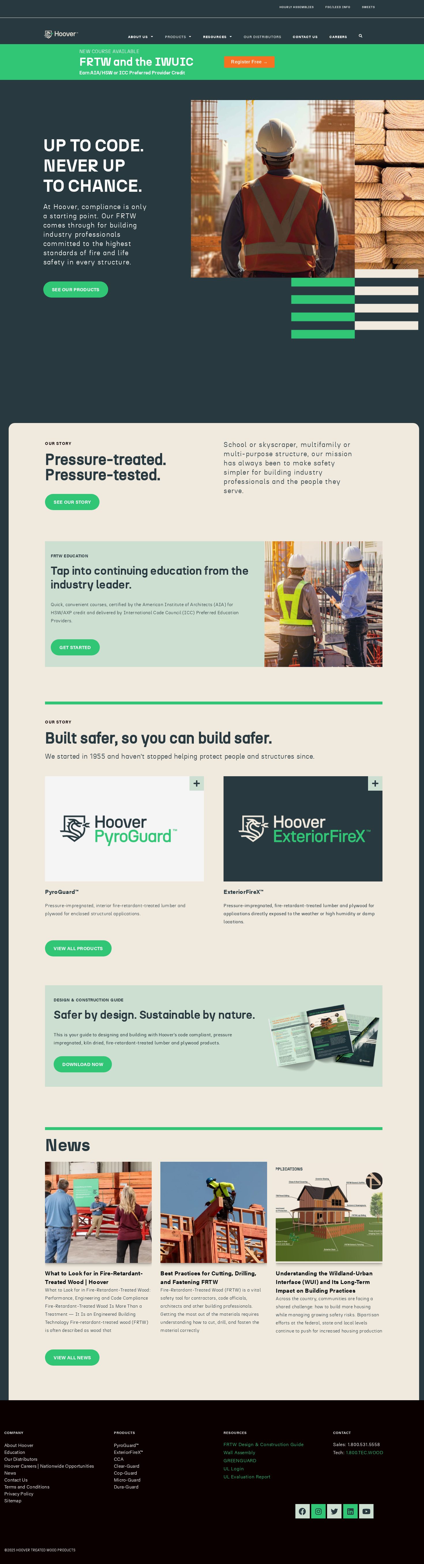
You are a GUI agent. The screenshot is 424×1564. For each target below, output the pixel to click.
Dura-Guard (126, 1486)
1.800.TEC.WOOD (364, 1452)
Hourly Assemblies (296, 7)
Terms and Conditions (26, 1486)
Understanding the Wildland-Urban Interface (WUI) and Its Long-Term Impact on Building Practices (324, 1281)
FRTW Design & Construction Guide (264, 1444)
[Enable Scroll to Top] (412, 1552)
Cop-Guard (125, 1472)
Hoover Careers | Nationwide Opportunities (49, 1466)
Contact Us (15, 1479)
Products (175, 36)
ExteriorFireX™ (128, 1452)
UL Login (234, 1468)
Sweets (368, 7)
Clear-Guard (126, 1466)
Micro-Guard (127, 1479)
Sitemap (12, 1500)
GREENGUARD (240, 1460)
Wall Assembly (239, 1452)
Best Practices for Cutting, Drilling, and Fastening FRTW (208, 1277)
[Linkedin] (350, 1511)
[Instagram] (318, 1511)
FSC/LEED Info (337, 7)
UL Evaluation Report (247, 1476)
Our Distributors (262, 36)
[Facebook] (302, 1511)
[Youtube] (366, 1511)
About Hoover (18, 1445)
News (10, 1472)
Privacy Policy (18, 1493)
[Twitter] (334, 1511)
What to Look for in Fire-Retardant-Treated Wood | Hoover (94, 1277)
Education (14, 1452)
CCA (118, 1459)
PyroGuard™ (126, 1445)
